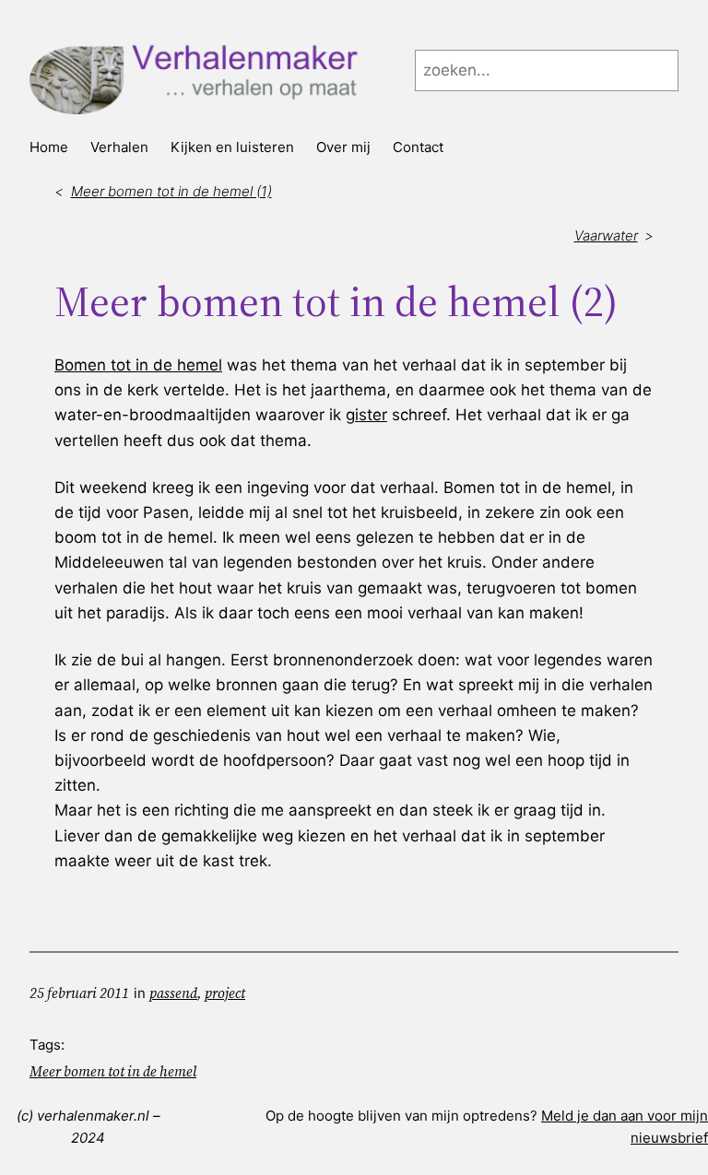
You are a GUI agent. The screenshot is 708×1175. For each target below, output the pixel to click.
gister (366, 414)
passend (173, 993)
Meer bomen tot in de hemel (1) (171, 191)
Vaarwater (606, 235)
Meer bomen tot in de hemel (113, 1071)
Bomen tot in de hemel (138, 365)
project (225, 993)
